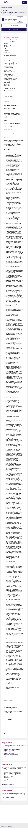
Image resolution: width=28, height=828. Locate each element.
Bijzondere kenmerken (6, 56)
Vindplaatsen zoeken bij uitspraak (11, 754)
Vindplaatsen (7, 82)
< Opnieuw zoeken (14, 25)
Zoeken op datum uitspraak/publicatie (12, 749)
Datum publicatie (6, 46)
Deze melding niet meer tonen (20, 19)
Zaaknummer (7, 48)
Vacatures (2, 826)
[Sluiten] (25, 19)
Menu (24, 2)
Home (2, 7)
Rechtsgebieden (7, 52)
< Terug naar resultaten (14, 29)
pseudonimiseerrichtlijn (11, 20)
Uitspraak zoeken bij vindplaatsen (11, 756)
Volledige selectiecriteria (8, 784)
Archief (6, 826)
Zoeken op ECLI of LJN (9, 751)
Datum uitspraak (6, 42)
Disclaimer (9, 826)
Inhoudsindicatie (7, 59)
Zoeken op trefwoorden (9, 750)
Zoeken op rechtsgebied (9, 753)
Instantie (6, 39)
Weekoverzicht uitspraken (8, 797)
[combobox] (14, 96)
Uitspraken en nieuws (8, 7)
